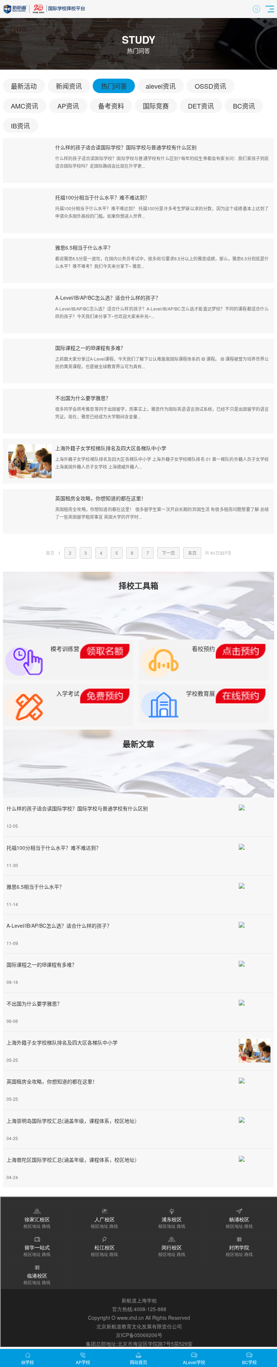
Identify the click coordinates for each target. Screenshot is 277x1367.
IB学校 (27, 1362)
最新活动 (24, 86)
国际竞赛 (156, 105)
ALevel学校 (194, 1362)
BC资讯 (244, 105)
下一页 (168, 553)
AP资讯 (68, 105)
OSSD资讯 (210, 86)
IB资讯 (20, 125)
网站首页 (138, 1362)
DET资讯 (201, 105)
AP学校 (83, 1362)
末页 (192, 553)
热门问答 (114, 86)
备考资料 (111, 105)
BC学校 (249, 1362)
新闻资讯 (69, 86)
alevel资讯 (161, 86)
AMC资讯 (24, 105)
